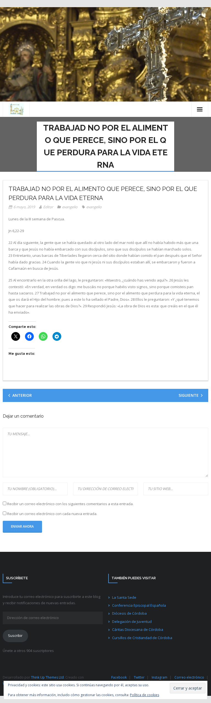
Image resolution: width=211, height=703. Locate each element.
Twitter (139, 677)
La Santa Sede (124, 597)
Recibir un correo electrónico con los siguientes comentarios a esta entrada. (70, 503)
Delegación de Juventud (132, 621)
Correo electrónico (189, 677)
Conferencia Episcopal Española (139, 605)
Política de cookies (144, 695)
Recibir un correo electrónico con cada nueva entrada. (52, 513)
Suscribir (15, 635)
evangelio (69, 206)
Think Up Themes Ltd (47, 677)
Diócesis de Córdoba (129, 613)
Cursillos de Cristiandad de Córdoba (142, 637)
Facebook (119, 677)
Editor (48, 206)
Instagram (159, 677)
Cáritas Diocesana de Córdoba (137, 629)
